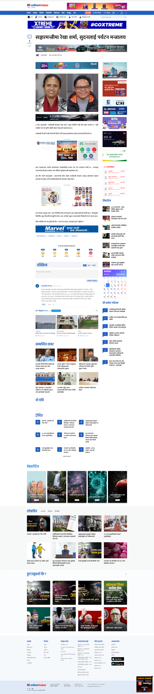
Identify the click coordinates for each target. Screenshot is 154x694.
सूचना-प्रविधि (47, 658)
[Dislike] (53, 304)
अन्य (74, 13)
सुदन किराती (74, 236)
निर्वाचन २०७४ (97, 653)
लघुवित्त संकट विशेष (99, 647)
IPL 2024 (63, 652)
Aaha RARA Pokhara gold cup (68, 655)
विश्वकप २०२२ (97, 666)
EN (113, 13)
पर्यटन (45, 647)
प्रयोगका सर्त (114, 647)
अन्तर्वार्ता (29, 653)
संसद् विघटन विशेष (99, 650)
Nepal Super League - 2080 (67, 659)
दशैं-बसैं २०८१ (97, 668)
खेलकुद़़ (29, 655)
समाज (28, 645)
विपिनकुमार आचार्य (86, 17)
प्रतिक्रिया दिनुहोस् (92, 281)
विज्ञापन (113, 650)
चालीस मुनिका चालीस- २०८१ (85, 664)
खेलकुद (69, 13)
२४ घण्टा (43, 511)
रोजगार (45, 650)
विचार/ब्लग (29, 647)
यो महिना (57, 511)
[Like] (48, 304)
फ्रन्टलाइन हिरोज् (81, 670)
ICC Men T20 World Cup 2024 (67, 648)
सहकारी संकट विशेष (99, 645)
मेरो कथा (80, 667)
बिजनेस (41, 13)
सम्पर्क (112, 655)
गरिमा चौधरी (74, 17)
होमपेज (29, 13)
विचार (63, 13)
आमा (32, 17)
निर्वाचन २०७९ (97, 658)
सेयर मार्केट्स (98, 13)
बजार (45, 645)
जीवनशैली (48, 13)
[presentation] (93, 310)
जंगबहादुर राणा (51, 17)
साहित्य (28, 650)
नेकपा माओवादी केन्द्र (41, 236)
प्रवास (28, 660)
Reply (44, 304)
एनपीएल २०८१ (64, 645)
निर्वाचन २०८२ (97, 660)
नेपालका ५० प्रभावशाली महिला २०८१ (83, 650)
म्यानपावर (40, 17)
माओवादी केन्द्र (51, 236)
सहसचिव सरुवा (62, 17)
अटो (45, 655)
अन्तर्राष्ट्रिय (29, 663)
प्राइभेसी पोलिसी (115, 653)
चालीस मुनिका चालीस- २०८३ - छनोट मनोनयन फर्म (85, 658)
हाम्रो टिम (113, 645)
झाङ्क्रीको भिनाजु (46, 286)
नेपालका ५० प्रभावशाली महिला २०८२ (83, 645)
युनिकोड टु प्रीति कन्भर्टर (83, 675)
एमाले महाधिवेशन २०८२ (100, 663)
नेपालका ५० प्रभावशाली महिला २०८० (83, 654)
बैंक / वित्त (46, 653)
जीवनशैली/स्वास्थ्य (31, 658)
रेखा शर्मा (59, 236)
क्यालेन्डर (107, 271)
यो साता (50, 511)
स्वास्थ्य (108, 13)
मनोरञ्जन (56, 13)
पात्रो (89, 13)
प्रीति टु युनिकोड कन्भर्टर (83, 672)
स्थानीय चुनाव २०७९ (99, 655)
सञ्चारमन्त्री (66, 236)
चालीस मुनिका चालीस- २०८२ (85, 662)
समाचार (35, 13)
